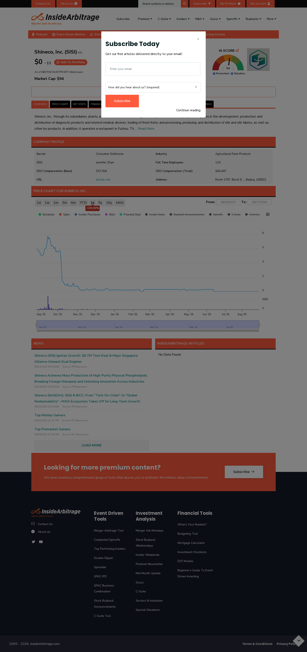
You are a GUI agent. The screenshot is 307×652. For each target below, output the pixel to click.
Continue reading (188, 110)
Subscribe (122, 101)
